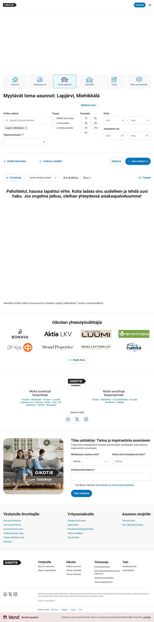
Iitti (59, 402)
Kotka (47, 402)
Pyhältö (95, 399)
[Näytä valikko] (149, 5)
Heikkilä (120, 402)
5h (95, 118)
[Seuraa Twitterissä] (77, 419)
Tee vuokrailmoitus (12, 525)
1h (86, 118)
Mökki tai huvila (65, 118)
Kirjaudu (140, 5)
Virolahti (25, 399)
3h (86, 127)
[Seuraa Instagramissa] (86, 419)
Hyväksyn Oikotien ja (104, 485)
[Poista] (26, 128)
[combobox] (25, 120)
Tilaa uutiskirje (81, 493)
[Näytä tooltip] (22, 135)
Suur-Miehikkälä (120, 399)
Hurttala (133, 399)
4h (86, 132)
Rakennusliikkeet (75, 533)
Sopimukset (73, 525)
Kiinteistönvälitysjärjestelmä (81, 529)
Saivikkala (110, 402)
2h (86, 123)
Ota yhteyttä (73, 537)
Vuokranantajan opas (13, 533)
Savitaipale (51, 405)
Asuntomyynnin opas (13, 529)
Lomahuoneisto (65, 127)
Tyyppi (55, 113)
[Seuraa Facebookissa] (68, 419)
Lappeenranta (26, 402)
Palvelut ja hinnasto (77, 520)
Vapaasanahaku (12, 134)
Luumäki (56, 399)
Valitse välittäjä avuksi (13, 537)
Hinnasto (7, 541)
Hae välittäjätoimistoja (132, 525)
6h (95, 123)
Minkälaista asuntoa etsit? (85, 454)
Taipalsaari (30, 405)
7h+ (96, 127)
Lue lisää (146, 617)
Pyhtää (40, 405)
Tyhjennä (116, 161)
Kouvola (39, 402)
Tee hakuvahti (128, 520)
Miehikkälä (36, 399)
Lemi (54, 402)
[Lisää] (44, 142)
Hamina (46, 399)
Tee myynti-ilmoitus (12, 520)
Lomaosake (63, 123)
